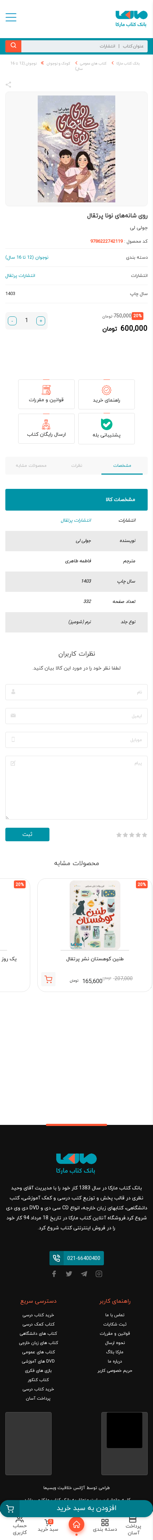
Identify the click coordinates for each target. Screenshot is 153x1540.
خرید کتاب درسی (38, 1315)
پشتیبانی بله (107, 435)
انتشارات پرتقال (76, 520)
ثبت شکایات (115, 1324)
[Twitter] (69, 1275)
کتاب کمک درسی (38, 1324)
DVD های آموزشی (38, 1361)
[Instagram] (99, 1275)
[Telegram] (84, 1275)
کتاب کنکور (38, 1380)
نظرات (76, 466)
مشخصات (122, 466)
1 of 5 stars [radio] (144, 834)
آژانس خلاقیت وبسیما (64, 1488)
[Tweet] (47, 86)
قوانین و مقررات (46, 400)
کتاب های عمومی (93, 63)
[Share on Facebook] (21, 86)
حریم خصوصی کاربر (114, 1371)
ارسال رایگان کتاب (46, 434)
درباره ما (115, 1361)
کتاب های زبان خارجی (38, 1343)
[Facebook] (54, 1275)
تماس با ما (115, 1315)
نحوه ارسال (115, 1343)
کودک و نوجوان (58, 63)
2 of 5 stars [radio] (138, 834)
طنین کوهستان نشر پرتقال (95, 959)
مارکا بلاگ (114, 1352)
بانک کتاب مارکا (127, 63)
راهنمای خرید (106, 400)
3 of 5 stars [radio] (131, 834)
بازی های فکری (38, 1371)
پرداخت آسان (38, 1398)
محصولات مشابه (31, 466)
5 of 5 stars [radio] (119, 834)
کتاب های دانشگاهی (38, 1334)
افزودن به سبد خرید (87, 1508)
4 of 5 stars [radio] (125, 834)
